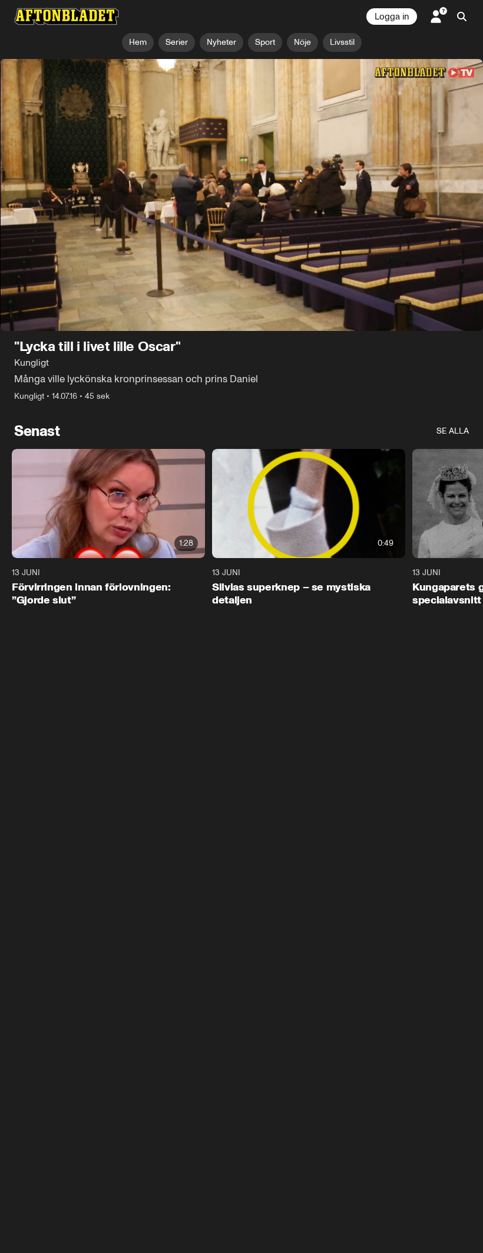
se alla (452, 431)
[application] (241, 195)
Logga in (392, 16)
